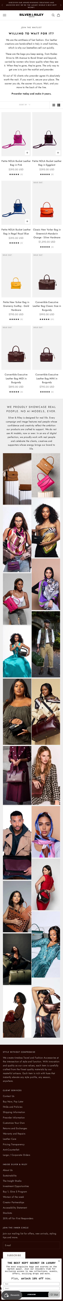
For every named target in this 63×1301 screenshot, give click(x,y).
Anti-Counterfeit (11, 1149)
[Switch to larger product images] (53, 105)
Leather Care (9, 1139)
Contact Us (8, 1096)
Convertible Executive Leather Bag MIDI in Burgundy (16, 378)
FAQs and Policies (12, 1107)
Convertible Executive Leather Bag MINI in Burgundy (46, 378)
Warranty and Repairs (14, 1133)
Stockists (7, 1213)
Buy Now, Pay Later (13, 1101)
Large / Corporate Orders (16, 1155)
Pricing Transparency (14, 1144)
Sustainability (10, 1175)
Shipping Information (14, 1112)
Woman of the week (13, 1197)
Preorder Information (14, 1117)
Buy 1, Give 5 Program (15, 1191)
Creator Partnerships (13, 1202)
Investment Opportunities (16, 1186)
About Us (8, 1170)
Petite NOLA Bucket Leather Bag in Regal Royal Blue (16, 231)
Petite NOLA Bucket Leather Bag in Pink (16, 163)
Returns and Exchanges (15, 1128)
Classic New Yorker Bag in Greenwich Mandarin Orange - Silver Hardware (47, 233)
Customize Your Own (14, 1123)
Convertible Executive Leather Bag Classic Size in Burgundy (47, 306)
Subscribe (14, 1255)
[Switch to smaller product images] (58, 105)
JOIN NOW (31, 1294)
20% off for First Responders (18, 1218)
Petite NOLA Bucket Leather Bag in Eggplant (46, 163)
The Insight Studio (12, 1181)
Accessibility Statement (15, 1207)
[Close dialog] (59, 1261)
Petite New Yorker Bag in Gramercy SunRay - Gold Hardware (16, 306)
